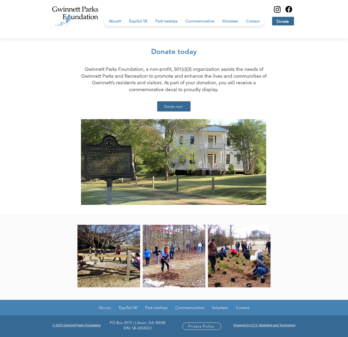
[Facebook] (288, 9)
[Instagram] (277, 9)
